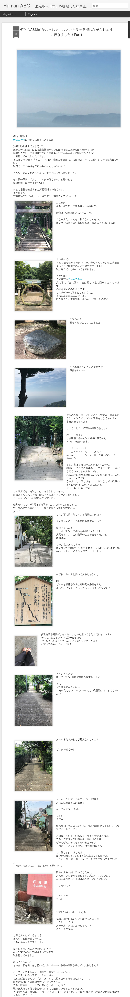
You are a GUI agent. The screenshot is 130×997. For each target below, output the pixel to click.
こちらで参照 (75, 279)
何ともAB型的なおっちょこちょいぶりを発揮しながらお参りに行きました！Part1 (66, 32)
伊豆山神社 (19, 139)
